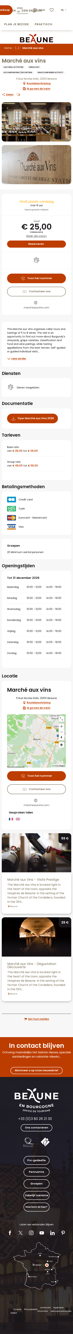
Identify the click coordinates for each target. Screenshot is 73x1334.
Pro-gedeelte (36, 1160)
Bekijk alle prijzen (36, 236)
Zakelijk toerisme (36, 1195)
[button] (64, 10)
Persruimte (36, 1172)
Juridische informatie (43, 1309)
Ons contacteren (36, 1127)
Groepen (36, 1183)
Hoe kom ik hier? (36, 1207)
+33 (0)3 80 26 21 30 (35, 1118)
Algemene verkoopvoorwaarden (61, 1309)
